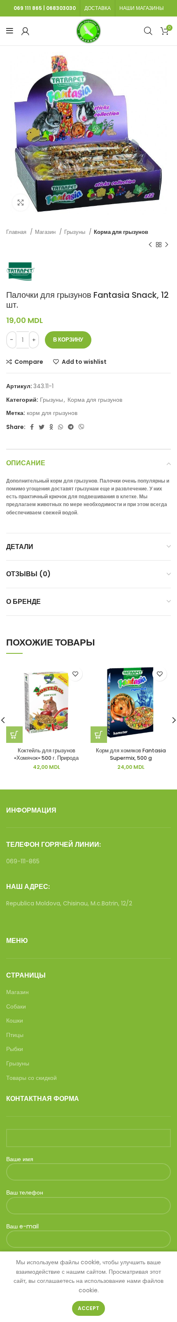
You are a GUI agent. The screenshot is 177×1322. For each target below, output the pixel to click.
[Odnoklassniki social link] (51, 427)
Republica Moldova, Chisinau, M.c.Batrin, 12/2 (69, 903)
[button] (14, 734)
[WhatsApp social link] (60, 427)
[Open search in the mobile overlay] (148, 31)
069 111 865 (28, 8)
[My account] (25, 31)
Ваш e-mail (22, 1226)
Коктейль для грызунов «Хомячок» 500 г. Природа (46, 754)
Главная (17, 232)
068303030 (61, 8)
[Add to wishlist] (75, 674)
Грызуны (75, 232)
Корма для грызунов (121, 232)
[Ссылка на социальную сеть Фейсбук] (32, 427)
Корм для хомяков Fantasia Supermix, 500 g (131, 754)
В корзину (68, 340)
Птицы (14, 1035)
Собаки (16, 1007)
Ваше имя (19, 1159)
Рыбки (14, 1049)
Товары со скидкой (31, 1078)
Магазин (46, 232)
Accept (88, 1308)
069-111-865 (23, 861)
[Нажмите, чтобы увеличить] (20, 202)
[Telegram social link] (70, 427)
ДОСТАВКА (97, 8)
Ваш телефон (24, 1193)
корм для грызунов (52, 413)
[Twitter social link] (41, 427)
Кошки (14, 1021)
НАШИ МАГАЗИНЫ (141, 8)
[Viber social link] (81, 427)
